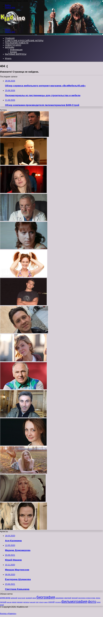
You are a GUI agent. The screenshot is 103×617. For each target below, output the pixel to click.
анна (34, 598)
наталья (26, 602)
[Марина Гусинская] (23, 192)
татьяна (58, 602)
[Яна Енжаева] (23, 473)
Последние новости (16, 43)
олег (37, 602)
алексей (14, 598)
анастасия (21, 598)
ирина (98, 598)
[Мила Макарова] (23, 529)
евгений (75, 598)
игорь (93, 598)
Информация (16, 50)
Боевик (13, 52)
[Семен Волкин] (24, 333)
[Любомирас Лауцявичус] (23, 389)
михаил (20, 602)
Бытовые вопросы (15, 54)
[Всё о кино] (12, 25)
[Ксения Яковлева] (23, 277)
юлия (98, 602)
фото (92, 601)
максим (9, 602)
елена (88, 598)
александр (5, 597)
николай (32, 602)
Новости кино (13, 45)
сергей (51, 602)
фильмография (74, 601)
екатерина (82, 598)
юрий (2, 605)
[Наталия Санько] (23, 248)
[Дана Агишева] (23, 361)
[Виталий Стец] (23, 305)
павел (46, 602)
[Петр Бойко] (23, 220)
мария (14, 602)
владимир (60, 598)
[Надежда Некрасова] (23, 445)
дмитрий (67, 598)
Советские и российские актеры (24, 41)
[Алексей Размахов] (23, 164)
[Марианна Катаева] (23, 501)
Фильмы (9, 47)
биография (45, 597)
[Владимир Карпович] (23, 417)
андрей (29, 598)
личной (3, 602)
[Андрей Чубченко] (24, 136)
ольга (41, 602)
